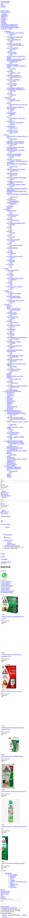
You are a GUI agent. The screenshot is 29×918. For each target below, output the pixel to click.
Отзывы (3, 896)
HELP (11, 883)
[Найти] (2, 489)
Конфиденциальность (6, 913)
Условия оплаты (5, 892)
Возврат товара (5, 893)
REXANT (12, 877)
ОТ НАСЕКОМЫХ (13, 874)
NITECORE (13, 876)
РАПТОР (12, 885)
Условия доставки (5, 891)
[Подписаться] (2, 901)
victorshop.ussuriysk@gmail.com (12, 545)
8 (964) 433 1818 (5, 10)
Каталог (3, 889)
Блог (2, 895)
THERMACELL (14, 884)
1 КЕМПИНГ (8, 873)
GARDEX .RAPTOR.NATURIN (18, 881)
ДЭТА (11, 878)
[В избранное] (2, 623)
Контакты (3, 898)
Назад (9, 541)
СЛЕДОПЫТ (13, 887)
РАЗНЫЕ (12, 880)
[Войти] (1, 519)
